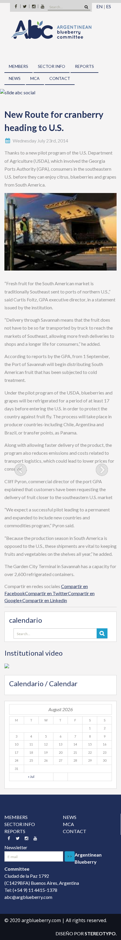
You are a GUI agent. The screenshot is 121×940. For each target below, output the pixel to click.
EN (99, 6)
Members (18, 66)
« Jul (31, 776)
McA (35, 78)
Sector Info (51, 66)
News (15, 78)
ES (108, 6)
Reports (84, 66)
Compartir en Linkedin (44, 600)
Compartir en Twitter (46, 593)
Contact (59, 78)
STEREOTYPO (100, 933)
